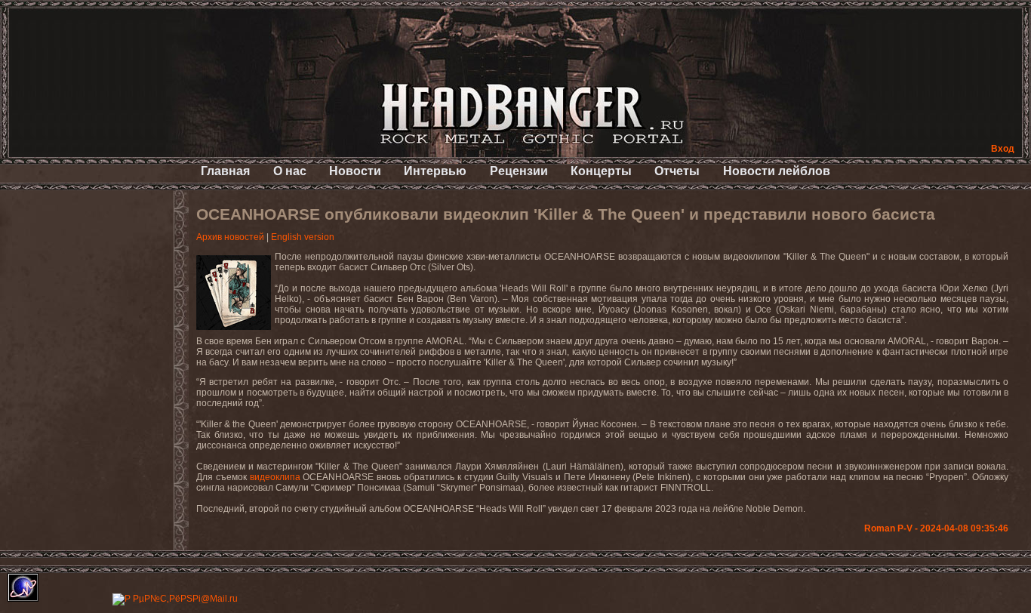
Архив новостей (230, 237)
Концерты (601, 171)
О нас (289, 171)
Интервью (435, 171)
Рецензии (519, 171)
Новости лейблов (776, 171)
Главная (225, 171)
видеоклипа (275, 477)
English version (302, 237)
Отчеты (677, 171)
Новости (355, 171)
